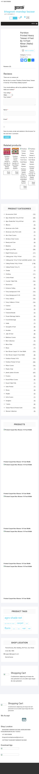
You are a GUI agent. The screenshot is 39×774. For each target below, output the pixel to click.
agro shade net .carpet (9, 623)
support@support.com (12, 654)
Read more (8, 172)
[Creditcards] (24, 720)
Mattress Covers (11, 337)
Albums (8, 225)
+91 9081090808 (7, 734)
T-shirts (8, 404)
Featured (8, 309)
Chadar (8, 270)
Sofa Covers (9, 397)
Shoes (8, 390)
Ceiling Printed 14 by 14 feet (14, 263)
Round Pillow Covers (12, 379)
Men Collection (10, 341)
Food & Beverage (11, 320)
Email (6, 119)
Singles (8, 393)
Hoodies (8, 330)
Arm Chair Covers (11, 235)
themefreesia (9, 657)
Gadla (7, 323)
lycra (14, 628)
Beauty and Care (11, 242)
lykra (19, 628)
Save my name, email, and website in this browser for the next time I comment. (19, 132)
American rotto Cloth (12, 228)
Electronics (9, 284)
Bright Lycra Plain (11, 249)
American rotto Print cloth (13, 232)
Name (6, 110)
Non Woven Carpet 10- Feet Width (16, 351)
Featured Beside (10, 313)
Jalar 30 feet (9, 334)
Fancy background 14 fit (13, 291)
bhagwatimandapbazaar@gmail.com (12, 737)
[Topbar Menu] (36, 2)
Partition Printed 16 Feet (13, 362)
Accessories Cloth (11, 214)
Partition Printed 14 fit (12, 358)
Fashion (8, 306)
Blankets (8, 246)
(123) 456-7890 (9, 651)
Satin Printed (9, 386)
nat (24, 628)
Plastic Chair (9, 369)
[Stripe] (28, 720)
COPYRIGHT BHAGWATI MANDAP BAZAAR (14, 740)
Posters (8, 376)
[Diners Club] (16, 720)
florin (8, 628)
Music (7, 348)
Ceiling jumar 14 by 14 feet (13, 256)
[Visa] (9, 720)
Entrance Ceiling (10, 288)
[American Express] (2, 720)
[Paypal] (12, 720)
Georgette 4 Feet (11, 327)
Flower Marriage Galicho (13, 316)
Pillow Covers (10, 365)
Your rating (7, 93)
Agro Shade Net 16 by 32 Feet (14, 218)
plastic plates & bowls (12, 372)
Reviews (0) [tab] (7, 66)
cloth (27, 623)
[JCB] (31, 720)
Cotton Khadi (10, 277)
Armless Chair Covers (12, 239)
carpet (20, 623)
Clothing (8, 274)
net (29, 628)
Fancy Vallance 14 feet (12, 302)
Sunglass (8, 401)
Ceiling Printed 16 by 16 (13, 267)
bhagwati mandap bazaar (19, 11)
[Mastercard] (5, 720)
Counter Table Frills (11, 281)
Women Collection (11, 411)
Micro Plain (9, 344)
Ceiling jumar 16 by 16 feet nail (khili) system (19, 260)
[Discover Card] (20, 720)
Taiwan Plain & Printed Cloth (14, 408)
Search (15, 18)
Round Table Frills (11, 383)
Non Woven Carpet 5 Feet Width (15, 355)
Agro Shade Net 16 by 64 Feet (14, 221)
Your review (8, 97)
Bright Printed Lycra (11, 253)
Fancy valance (10, 298)
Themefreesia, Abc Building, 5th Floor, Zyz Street (19, 648)
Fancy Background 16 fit (13, 295)
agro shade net (13, 617)
